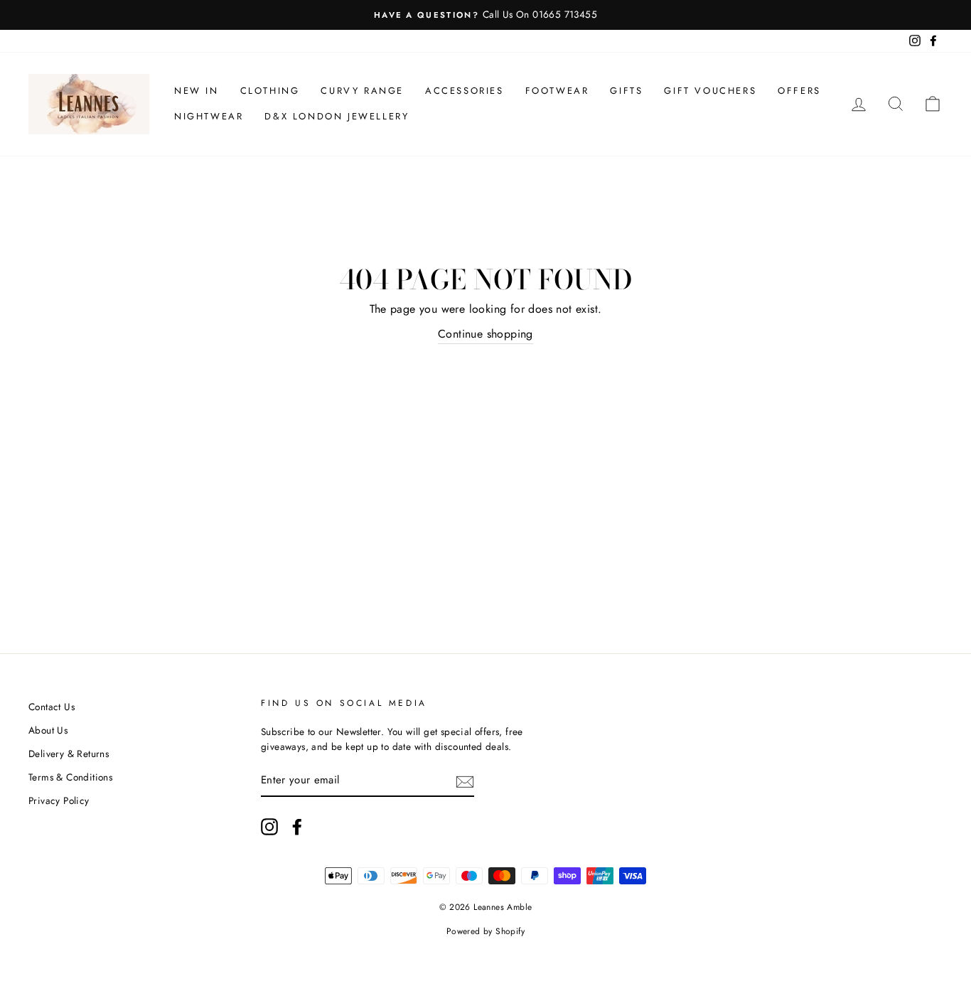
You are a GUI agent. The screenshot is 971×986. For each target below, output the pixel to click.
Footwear (557, 90)
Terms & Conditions (70, 777)
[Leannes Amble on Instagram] (269, 826)
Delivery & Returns (68, 753)
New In (196, 90)
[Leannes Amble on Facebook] (297, 826)
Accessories (464, 90)
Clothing (270, 90)
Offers (799, 90)
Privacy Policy (59, 800)
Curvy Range (362, 90)
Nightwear (208, 116)
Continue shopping (485, 334)
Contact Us (51, 707)
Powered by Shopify (485, 931)
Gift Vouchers (710, 90)
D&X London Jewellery (336, 116)
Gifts (626, 90)
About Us (48, 730)
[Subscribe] (465, 781)
